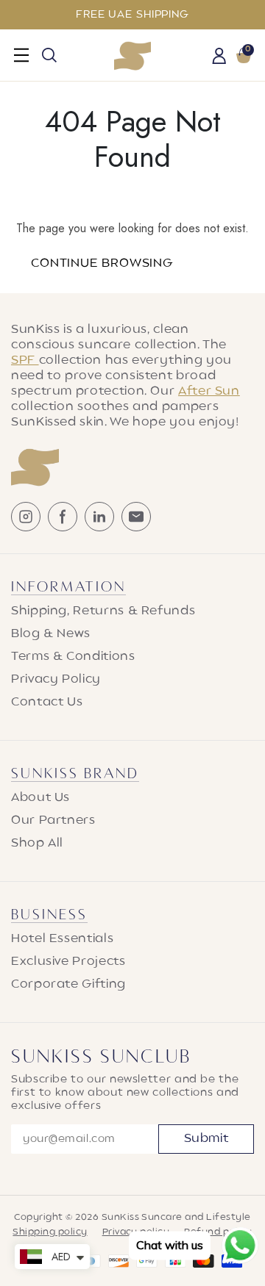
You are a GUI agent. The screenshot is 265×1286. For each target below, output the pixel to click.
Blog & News (51, 634)
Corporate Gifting (68, 985)
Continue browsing (102, 264)
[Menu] (21, 55)
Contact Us (46, 702)
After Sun (209, 392)
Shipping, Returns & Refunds (103, 611)
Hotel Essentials (62, 939)
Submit (206, 1139)
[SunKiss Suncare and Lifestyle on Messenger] (136, 516)
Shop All (37, 843)
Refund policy (218, 1232)
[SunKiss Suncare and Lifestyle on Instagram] (25, 516)
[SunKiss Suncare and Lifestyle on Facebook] (62, 516)
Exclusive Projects (68, 962)
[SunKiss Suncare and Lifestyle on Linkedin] (99, 516)
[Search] (49, 55)
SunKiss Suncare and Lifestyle (176, 1217)
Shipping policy (50, 1232)
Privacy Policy (56, 680)
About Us (40, 798)
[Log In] (219, 57)
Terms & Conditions (73, 657)
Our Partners (53, 821)
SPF (25, 361)
